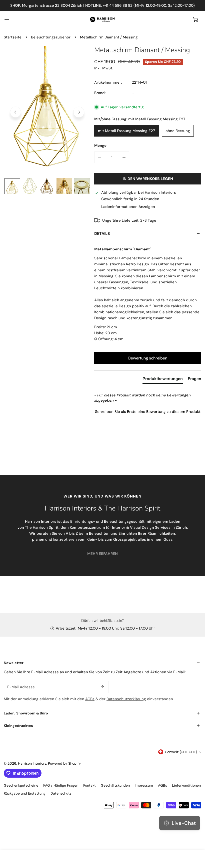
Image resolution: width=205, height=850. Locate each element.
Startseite (13, 37)
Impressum (144, 785)
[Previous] (15, 112)
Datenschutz (61, 793)
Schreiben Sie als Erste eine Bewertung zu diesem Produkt (147, 411)
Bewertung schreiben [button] (147, 358)
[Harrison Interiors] (102, 19)
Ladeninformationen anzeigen (128, 207)
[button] (195, 19)
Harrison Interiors (32, 763)
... (133, 92)
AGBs (89, 698)
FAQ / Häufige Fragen (60, 785)
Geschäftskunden (115, 785)
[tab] (162, 380)
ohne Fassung (178, 130)
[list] (47, 111)
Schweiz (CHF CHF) (181, 752)
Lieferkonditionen (186, 785)
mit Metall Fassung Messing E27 (126, 130)
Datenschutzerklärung (126, 698)
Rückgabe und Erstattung (25, 793)
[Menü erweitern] (7, 19)
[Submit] (102, 686)
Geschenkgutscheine (21, 785)
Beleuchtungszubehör (50, 37)
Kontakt (89, 785)
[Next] (78, 112)
